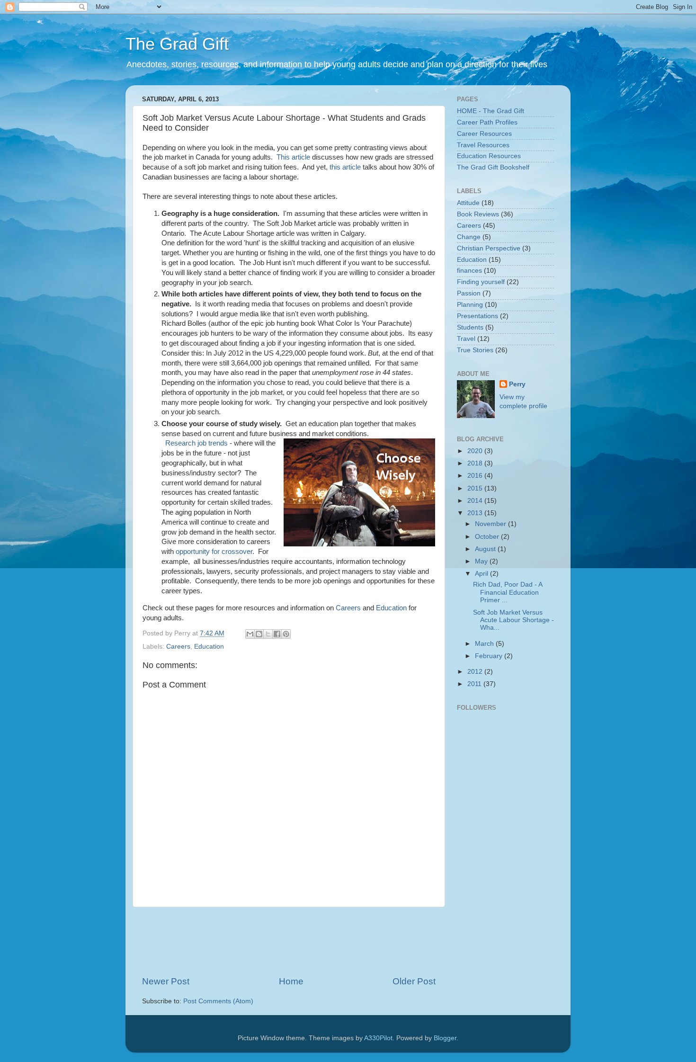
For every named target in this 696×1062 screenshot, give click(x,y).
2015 (475, 488)
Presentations (477, 316)
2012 (475, 671)
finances (469, 270)
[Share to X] (268, 634)
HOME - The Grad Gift (490, 111)
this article (345, 167)
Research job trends (196, 443)
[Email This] (250, 634)
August (486, 549)
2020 (475, 451)
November (491, 523)
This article (293, 157)
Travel (466, 338)
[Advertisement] (314, 941)
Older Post (414, 981)
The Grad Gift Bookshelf (493, 167)
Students (470, 327)
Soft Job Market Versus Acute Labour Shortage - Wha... (513, 620)
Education (391, 608)
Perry (517, 384)
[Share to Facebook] (277, 634)
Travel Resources (483, 145)
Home (291, 981)
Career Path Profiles (487, 122)
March (485, 643)
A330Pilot (378, 1038)
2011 (475, 683)
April (482, 573)
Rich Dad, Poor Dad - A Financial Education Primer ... (507, 592)
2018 (475, 463)
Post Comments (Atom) (218, 1001)
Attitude (468, 202)
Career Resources (484, 133)
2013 (475, 513)
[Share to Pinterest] (286, 634)
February (489, 656)
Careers (348, 608)
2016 (475, 475)
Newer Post (165, 981)
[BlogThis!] (259, 634)
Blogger (445, 1038)
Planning (470, 304)
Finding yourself (481, 282)
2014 (475, 500)
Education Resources (489, 156)
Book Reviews (478, 214)
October (488, 536)
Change (469, 237)
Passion (469, 293)
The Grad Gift (177, 44)
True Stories (475, 350)
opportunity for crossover (214, 551)
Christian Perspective (488, 248)
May (482, 561)
